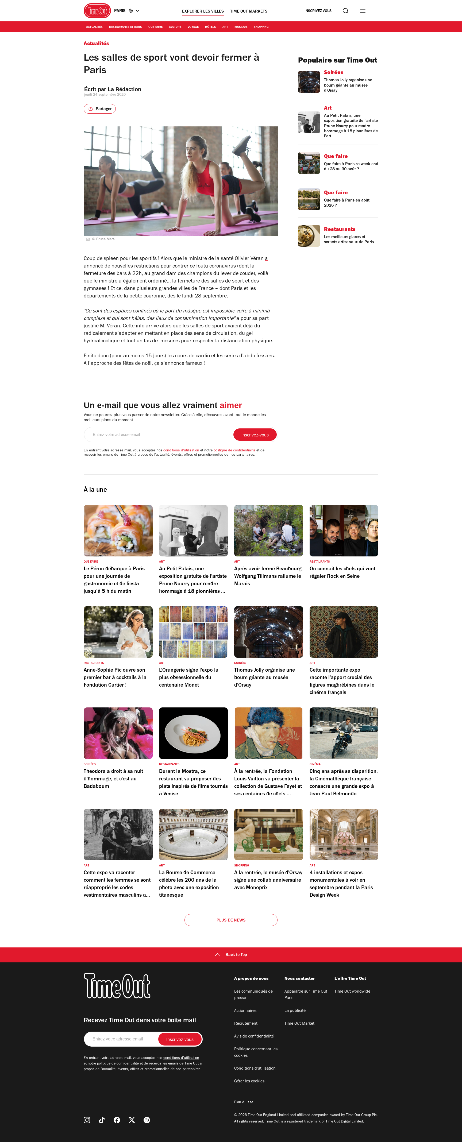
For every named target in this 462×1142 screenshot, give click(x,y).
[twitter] (132, 1120)
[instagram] (87, 1120)
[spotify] (147, 1120)
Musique (240, 27)
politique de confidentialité (234, 451)
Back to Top (236, 955)
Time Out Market (299, 1024)
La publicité (295, 1011)
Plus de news (231, 921)
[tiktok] (102, 1120)
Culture (175, 27)
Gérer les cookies (249, 1081)
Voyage (193, 27)
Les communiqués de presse (253, 995)
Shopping (261, 27)
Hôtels (210, 27)
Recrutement (245, 1024)
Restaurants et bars (125, 27)
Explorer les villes (203, 12)
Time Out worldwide (352, 992)
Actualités (94, 27)
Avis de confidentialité (254, 1037)
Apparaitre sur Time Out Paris (305, 995)
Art (225, 27)
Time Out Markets (248, 12)
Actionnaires (245, 1011)
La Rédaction (124, 89)
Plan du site (243, 1103)
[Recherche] (345, 10)
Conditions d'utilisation (255, 1069)
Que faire (155, 27)
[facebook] (117, 1120)
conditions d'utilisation (181, 451)
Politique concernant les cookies (256, 1052)
